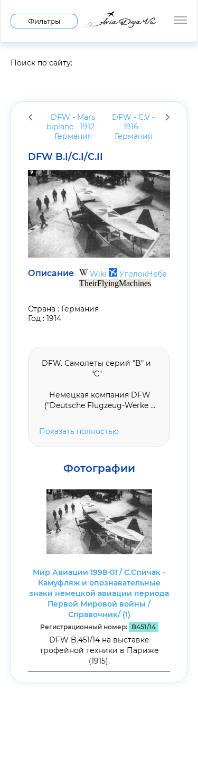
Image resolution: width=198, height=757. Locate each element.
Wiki (98, 274)
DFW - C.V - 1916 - (133, 126)
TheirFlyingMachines (115, 283)
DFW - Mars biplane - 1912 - (72, 126)
